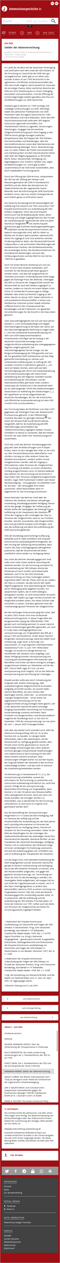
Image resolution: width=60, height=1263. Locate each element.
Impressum (9, 1248)
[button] (8, 1171)
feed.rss (10, 1209)
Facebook (11, 1206)
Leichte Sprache (11, 1238)
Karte (6, 1189)
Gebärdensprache (12, 1242)
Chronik (7, 1186)
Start (12, 32)
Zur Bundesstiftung (13, 1192)
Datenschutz (10, 1245)
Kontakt (7, 1235)
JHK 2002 (48, 32)
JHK (29, 32)
